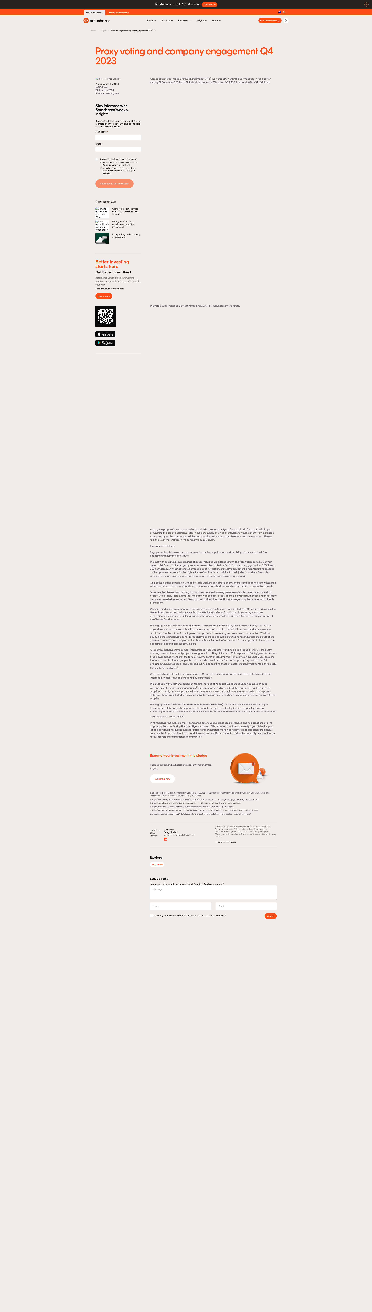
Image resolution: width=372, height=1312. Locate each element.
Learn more (208, 4)
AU (284, 12)
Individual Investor (94, 12)
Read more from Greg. (225, 842)
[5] (197, 687)
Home (93, 30)
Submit (270, 916)
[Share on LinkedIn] (165, 839)
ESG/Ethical (101, 87)
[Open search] (286, 20)
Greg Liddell (112, 83)
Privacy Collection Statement (114, 165)
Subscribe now (162, 778)
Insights (103, 30)
